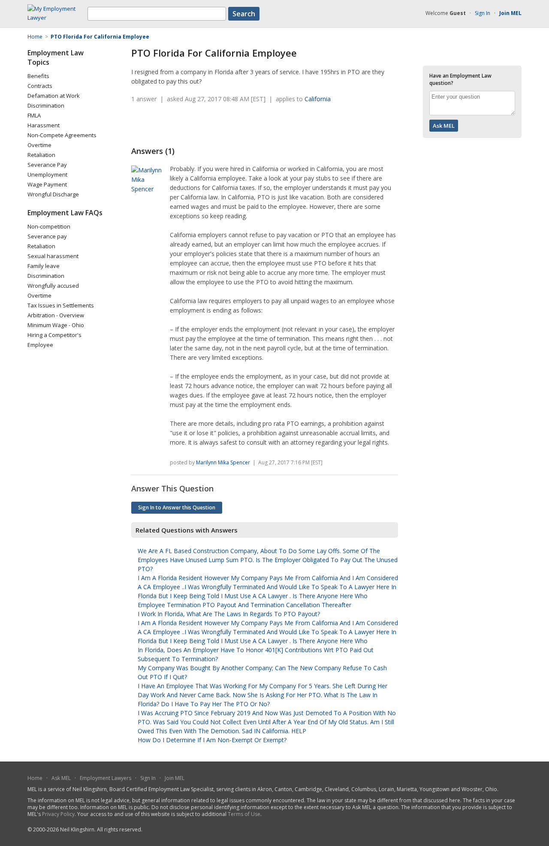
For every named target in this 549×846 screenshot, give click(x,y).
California (318, 99)
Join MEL (174, 778)
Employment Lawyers (105, 778)
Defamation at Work (53, 95)
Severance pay (47, 236)
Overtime (39, 145)
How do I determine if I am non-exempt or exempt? (212, 740)
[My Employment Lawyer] (57, 17)
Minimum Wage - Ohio (55, 325)
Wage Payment (47, 184)
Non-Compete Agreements (62, 135)
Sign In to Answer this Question (176, 507)
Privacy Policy (58, 814)
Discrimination (45, 105)
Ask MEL (61, 778)
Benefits (38, 76)
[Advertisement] (231, 125)
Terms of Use (244, 814)
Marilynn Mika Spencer (223, 462)
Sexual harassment (52, 256)
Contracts (39, 86)
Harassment (43, 125)
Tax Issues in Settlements (60, 305)
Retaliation (41, 155)
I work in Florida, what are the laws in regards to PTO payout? (229, 614)
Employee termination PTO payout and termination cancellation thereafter (244, 605)
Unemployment (47, 174)
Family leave (43, 266)
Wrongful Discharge (53, 194)
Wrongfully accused (53, 285)
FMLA (34, 115)
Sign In (482, 13)
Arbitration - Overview (55, 315)
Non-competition (48, 226)
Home (34, 778)
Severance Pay (47, 165)
